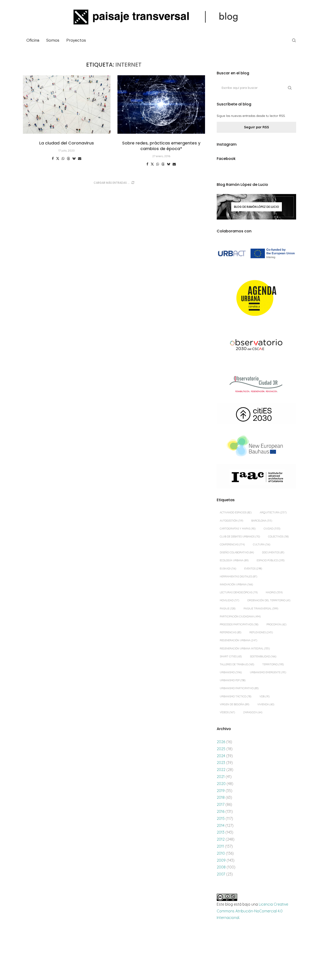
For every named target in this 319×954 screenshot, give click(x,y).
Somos (52, 40)
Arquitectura (273, 512)
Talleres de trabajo (237, 664)
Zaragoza (252, 712)
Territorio (273, 664)
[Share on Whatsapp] (63, 158)
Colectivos (278, 536)
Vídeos (227, 712)
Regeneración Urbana (238, 640)
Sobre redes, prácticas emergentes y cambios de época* (161, 145)
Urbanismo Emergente (268, 672)
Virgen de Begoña (234, 704)
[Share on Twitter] (57, 158)
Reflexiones (261, 632)
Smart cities (231, 656)
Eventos (253, 568)
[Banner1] (256, 253)
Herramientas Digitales (238, 576)
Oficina (32, 40)
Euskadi (228, 568)
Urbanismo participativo (239, 688)
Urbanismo (231, 672)
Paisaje (227, 608)
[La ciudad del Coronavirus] (66, 104)
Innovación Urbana (236, 584)
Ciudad (272, 528)
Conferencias (232, 544)
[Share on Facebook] (53, 158)
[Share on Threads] (68, 158)
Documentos (273, 552)
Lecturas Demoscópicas (239, 592)
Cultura (261, 544)
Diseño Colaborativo (237, 552)
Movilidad (229, 600)
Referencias (230, 632)
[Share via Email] (79, 158)
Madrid (274, 592)
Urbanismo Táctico (235, 696)
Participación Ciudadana (240, 616)
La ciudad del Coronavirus (66, 143)
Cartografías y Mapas (237, 528)
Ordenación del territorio (268, 600)
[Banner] (256, 345)
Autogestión (231, 520)
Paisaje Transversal (261, 608)
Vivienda (265, 704)
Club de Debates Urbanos (240, 536)
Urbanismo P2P (232, 680)
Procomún (276, 624)
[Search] (293, 40)
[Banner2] (256, 298)
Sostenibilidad (263, 656)
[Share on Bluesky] (74, 158)
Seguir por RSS (256, 127)
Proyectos (76, 40)
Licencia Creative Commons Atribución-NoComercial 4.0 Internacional (252, 911)
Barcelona (261, 520)
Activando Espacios (236, 512)
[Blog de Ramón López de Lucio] (256, 206)
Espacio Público (270, 560)
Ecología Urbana (234, 560)
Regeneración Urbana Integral (245, 648)
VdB (264, 696)
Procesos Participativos (239, 624)
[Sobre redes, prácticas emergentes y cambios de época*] (161, 104)
